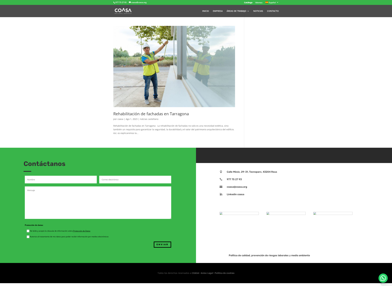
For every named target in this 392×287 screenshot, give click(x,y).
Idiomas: (259, 3)
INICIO (205, 11)
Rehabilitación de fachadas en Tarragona (151, 113)
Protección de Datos (81, 231)
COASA (196, 273)
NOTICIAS (258, 11)
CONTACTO (273, 11)
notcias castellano (149, 119)
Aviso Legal (207, 273)
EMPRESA (218, 11)
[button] (383, 278)
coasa (120, 119)
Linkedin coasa (235, 194)
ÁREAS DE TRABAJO (236, 11)
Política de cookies (224, 273)
